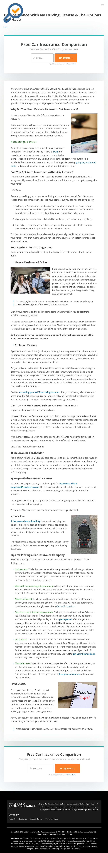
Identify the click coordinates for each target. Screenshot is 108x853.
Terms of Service (52, 819)
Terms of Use (71, 64)
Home (6, 27)
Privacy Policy (42, 834)
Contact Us (23, 819)
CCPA (70, 834)
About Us (12, 819)
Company (14, 814)
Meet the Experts (36, 819)
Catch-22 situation (65, 606)
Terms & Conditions (57, 834)
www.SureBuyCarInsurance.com (42, 832)
